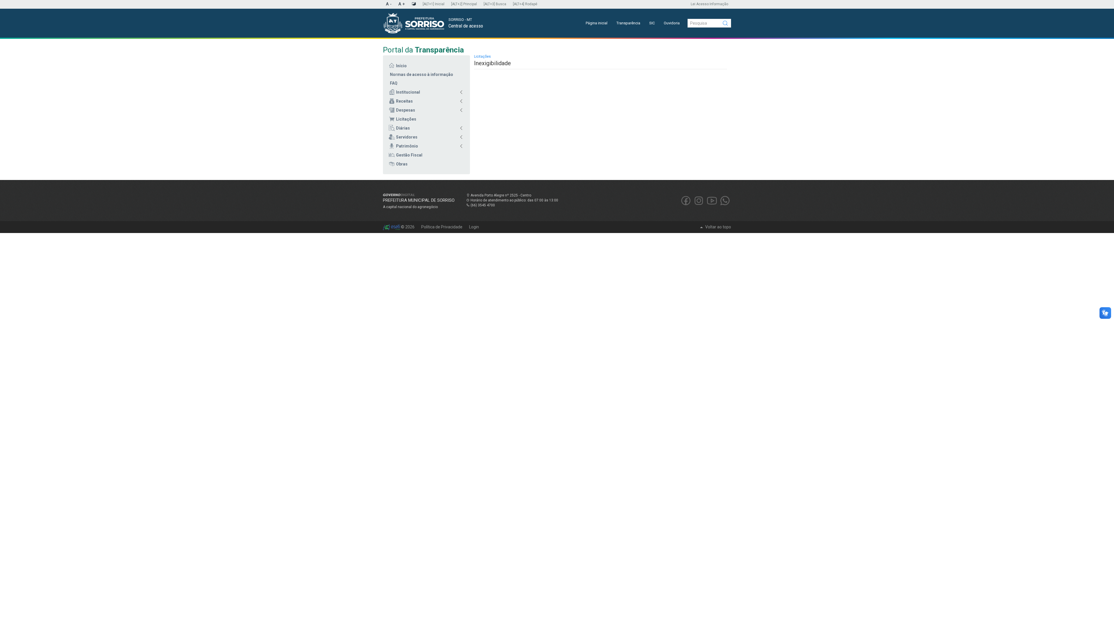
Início (401, 65)
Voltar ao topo (717, 227)
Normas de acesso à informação (421, 74)
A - (389, 4)
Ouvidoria (672, 23)
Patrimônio (407, 146)
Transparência (628, 23)
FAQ (393, 83)
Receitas (404, 101)
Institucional (408, 92)
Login (474, 227)
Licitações (406, 119)
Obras (402, 164)
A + (401, 4)
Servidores (406, 137)
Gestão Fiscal (409, 155)
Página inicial (596, 23)
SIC (652, 23)
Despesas (405, 110)
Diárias (403, 128)
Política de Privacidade (442, 227)
